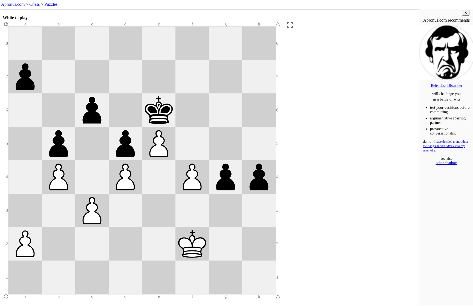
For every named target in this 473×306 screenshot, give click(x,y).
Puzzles (50, 4)
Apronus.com (13, 4)
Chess (34, 4)
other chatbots (446, 163)
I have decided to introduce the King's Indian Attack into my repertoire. (445, 146)
